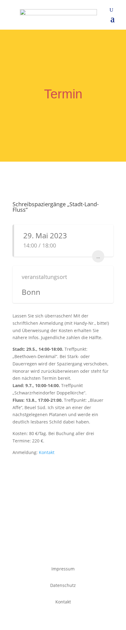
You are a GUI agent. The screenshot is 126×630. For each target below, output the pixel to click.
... (98, 256)
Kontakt (46, 452)
